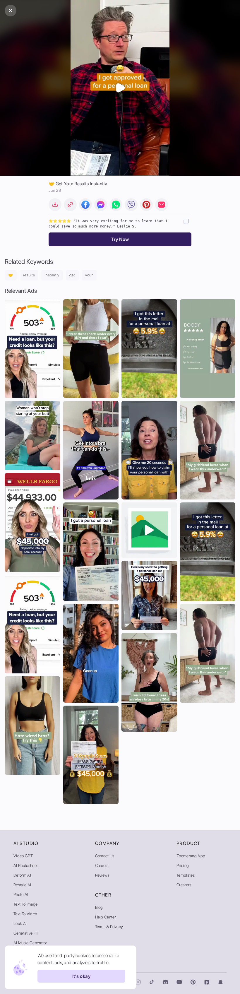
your (89, 275)
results (29, 275)
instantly (52, 275)
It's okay (81, 976)
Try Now (120, 239)
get (72, 275)
